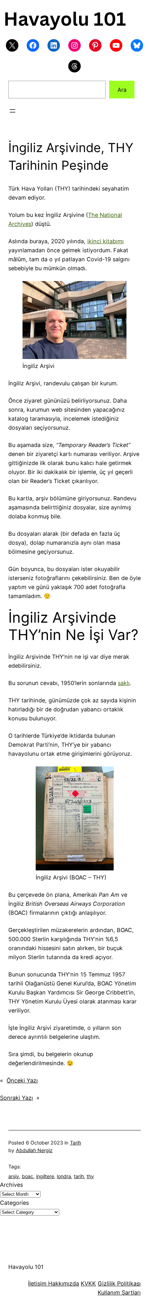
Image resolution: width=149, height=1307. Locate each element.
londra (64, 1176)
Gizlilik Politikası (119, 1283)
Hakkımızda (62, 1283)
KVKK (88, 1283)
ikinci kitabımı (105, 241)
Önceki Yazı (22, 1080)
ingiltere (45, 1176)
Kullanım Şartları (119, 1292)
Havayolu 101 (26, 1266)
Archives (11, 1184)
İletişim (37, 1283)
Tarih (75, 1143)
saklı (124, 682)
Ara (121, 89)
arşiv (13, 1176)
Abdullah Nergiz (34, 1150)
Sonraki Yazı (16, 1097)
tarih (79, 1176)
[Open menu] (12, 111)
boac (27, 1176)
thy (90, 1176)
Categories (14, 1202)
